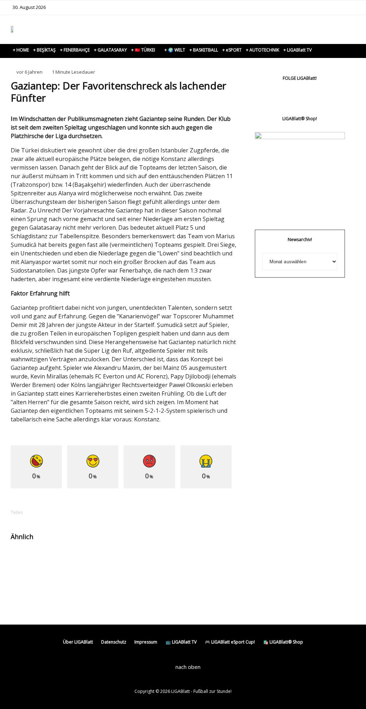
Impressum (145, 642)
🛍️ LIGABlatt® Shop (283, 642)
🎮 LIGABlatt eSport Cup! (230, 642)
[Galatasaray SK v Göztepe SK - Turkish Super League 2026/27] (180, 559)
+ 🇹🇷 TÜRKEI (143, 50)
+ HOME (21, 50)
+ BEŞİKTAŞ (44, 50)
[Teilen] (43, 512)
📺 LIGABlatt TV (181, 642)
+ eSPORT (232, 50)
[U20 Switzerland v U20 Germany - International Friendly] (101, 559)
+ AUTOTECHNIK (262, 50)
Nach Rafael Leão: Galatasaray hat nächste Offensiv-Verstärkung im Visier (138, 575)
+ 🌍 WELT (174, 50)
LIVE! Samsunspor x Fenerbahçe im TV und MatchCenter (59, 569)
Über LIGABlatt (78, 642)
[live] (22, 559)
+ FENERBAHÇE (75, 50)
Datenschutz (113, 642)
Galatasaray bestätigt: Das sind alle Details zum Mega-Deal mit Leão (217, 572)
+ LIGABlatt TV (297, 50)
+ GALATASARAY (110, 50)
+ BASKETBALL (203, 50)
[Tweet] (61, 512)
